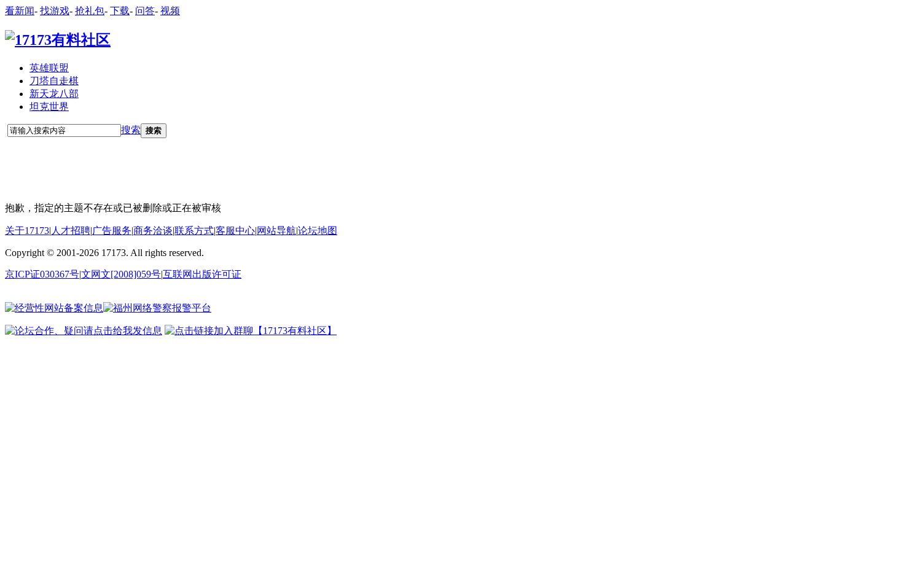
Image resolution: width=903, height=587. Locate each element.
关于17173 (27, 230)
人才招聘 (70, 230)
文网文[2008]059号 (121, 274)
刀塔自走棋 (54, 81)
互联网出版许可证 (202, 274)
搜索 (131, 130)
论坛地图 (317, 230)
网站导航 (276, 230)
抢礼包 (89, 11)
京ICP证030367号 (42, 274)
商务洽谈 (153, 230)
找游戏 (54, 11)
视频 (170, 11)
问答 (145, 11)
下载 (120, 11)
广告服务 (111, 230)
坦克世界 (49, 106)
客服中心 (235, 230)
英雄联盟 (49, 68)
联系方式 (194, 230)
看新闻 (19, 11)
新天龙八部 (54, 93)
